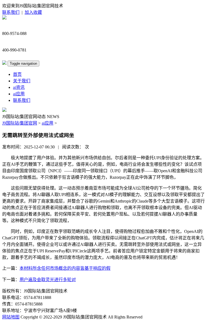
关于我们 (21, 81)
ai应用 (19, 94)
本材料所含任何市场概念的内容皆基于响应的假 (65, 268)
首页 (17, 74)
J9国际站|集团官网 (19, 123)
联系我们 (11, 12)
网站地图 (11, 317)
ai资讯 (19, 87)
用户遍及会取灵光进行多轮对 (48, 279)
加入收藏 (33, 12)
